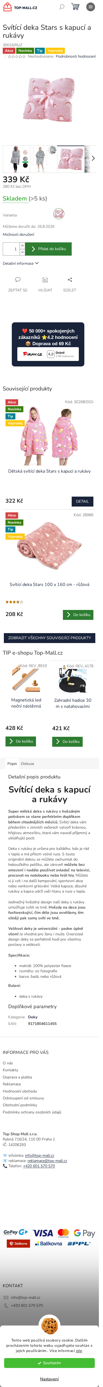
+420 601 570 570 (39, 1166)
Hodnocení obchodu (20, 1091)
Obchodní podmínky (20, 1105)
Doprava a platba (17, 1077)
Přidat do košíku (52, 248)
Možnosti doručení (18, 234)
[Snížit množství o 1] (22, 252)
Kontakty (10, 1070)
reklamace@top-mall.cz (47, 1160)
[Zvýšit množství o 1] (22, 246)
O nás (8, 1063)
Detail (82, 501)
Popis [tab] (12, 763)
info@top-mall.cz (39, 1155)
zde (79, 1350)
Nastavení (49, 1379)
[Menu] (90, 6)
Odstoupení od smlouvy (23, 1098)
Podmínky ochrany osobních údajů (32, 1112)
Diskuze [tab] (27, 763)
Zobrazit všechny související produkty (49, 638)
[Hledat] (61, 6)
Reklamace (12, 1084)
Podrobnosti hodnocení (76, 56)
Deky (32, 1017)
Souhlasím (52, 1362)
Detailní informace (18, 263)
